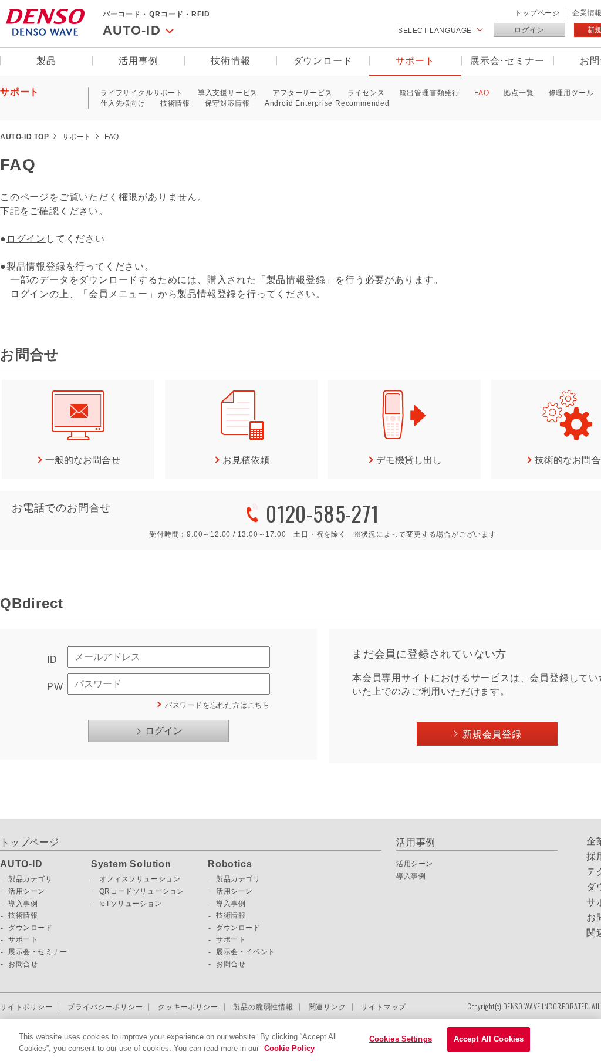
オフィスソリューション (140, 879)
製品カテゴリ (30, 879)
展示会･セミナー (507, 61)
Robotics (230, 864)
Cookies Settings (400, 1039)
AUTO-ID (21, 864)
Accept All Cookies (489, 1039)
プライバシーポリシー (105, 1007)
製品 (46, 61)
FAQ (481, 93)
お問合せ (23, 964)
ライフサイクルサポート (141, 93)
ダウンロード (323, 61)
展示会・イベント (245, 952)
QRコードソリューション (141, 891)
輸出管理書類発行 (430, 93)
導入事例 (23, 904)
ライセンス (366, 93)
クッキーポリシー (188, 1007)
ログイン (529, 30)
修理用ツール (571, 93)
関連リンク (327, 1007)
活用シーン (26, 891)
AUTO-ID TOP (24, 137)
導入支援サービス (228, 93)
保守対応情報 (227, 103)
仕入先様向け (123, 103)
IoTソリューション (130, 904)
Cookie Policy (289, 1048)
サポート (415, 61)
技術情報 (230, 61)
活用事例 (138, 61)
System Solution (131, 864)
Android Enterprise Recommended (327, 103)
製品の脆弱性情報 (263, 1007)
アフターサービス (302, 93)
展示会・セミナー (37, 952)
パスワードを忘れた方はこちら (217, 705)
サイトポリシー (26, 1007)
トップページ (537, 13)
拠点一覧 (519, 93)
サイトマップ (383, 1007)
